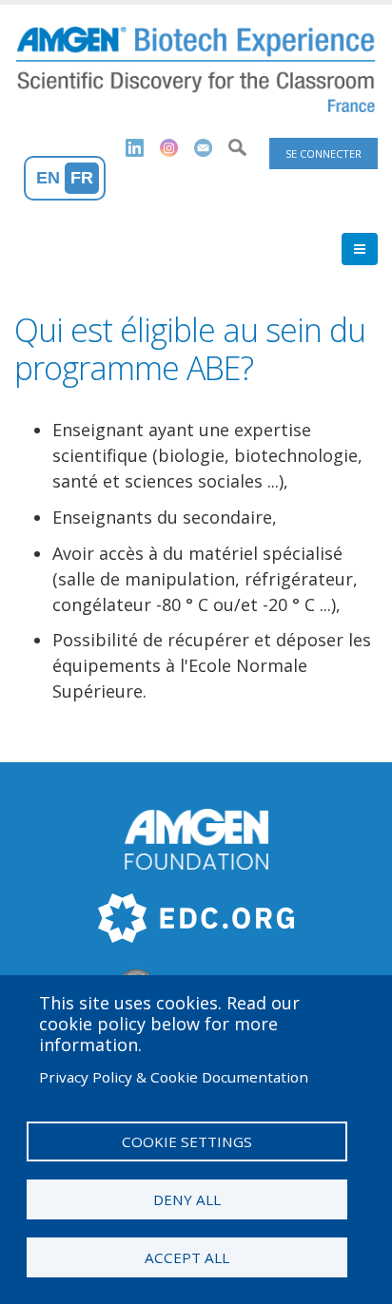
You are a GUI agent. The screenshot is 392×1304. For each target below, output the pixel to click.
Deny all (187, 1199)
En (48, 177)
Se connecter (323, 153)
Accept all (187, 1257)
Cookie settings (187, 1141)
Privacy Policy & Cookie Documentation (173, 1076)
